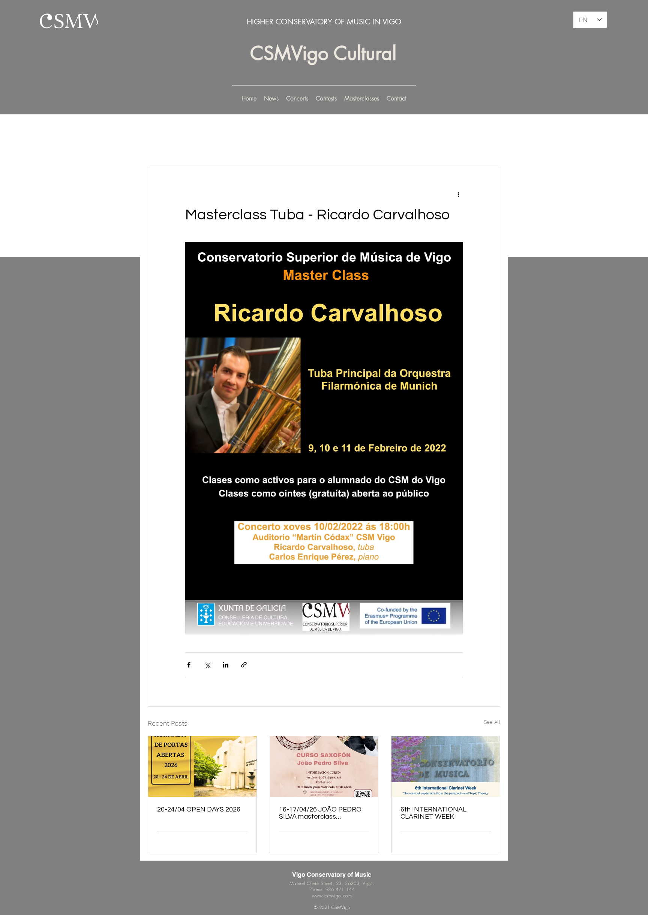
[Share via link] (244, 664)
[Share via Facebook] (188, 664)
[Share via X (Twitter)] (207, 664)
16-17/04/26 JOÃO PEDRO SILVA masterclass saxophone (320, 813)
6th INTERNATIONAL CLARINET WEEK (433, 813)
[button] (297, 98)
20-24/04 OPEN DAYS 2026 (198, 809)
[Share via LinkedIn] (225, 664)
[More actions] (458, 194)
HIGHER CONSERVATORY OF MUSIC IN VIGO (324, 22)
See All (492, 722)
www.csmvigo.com (332, 895)
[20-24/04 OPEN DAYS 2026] (202, 766)
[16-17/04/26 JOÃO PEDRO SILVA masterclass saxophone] (324, 766)
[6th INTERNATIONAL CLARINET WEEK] (446, 766)
